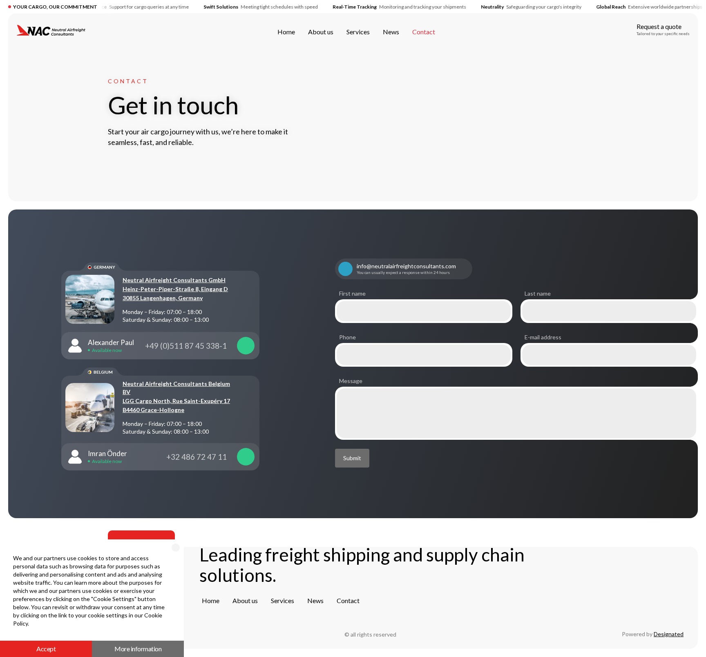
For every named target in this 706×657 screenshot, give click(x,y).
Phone (347, 337)
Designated (669, 633)
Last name (538, 293)
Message (350, 381)
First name (352, 293)
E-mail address (543, 337)
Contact (128, 81)
